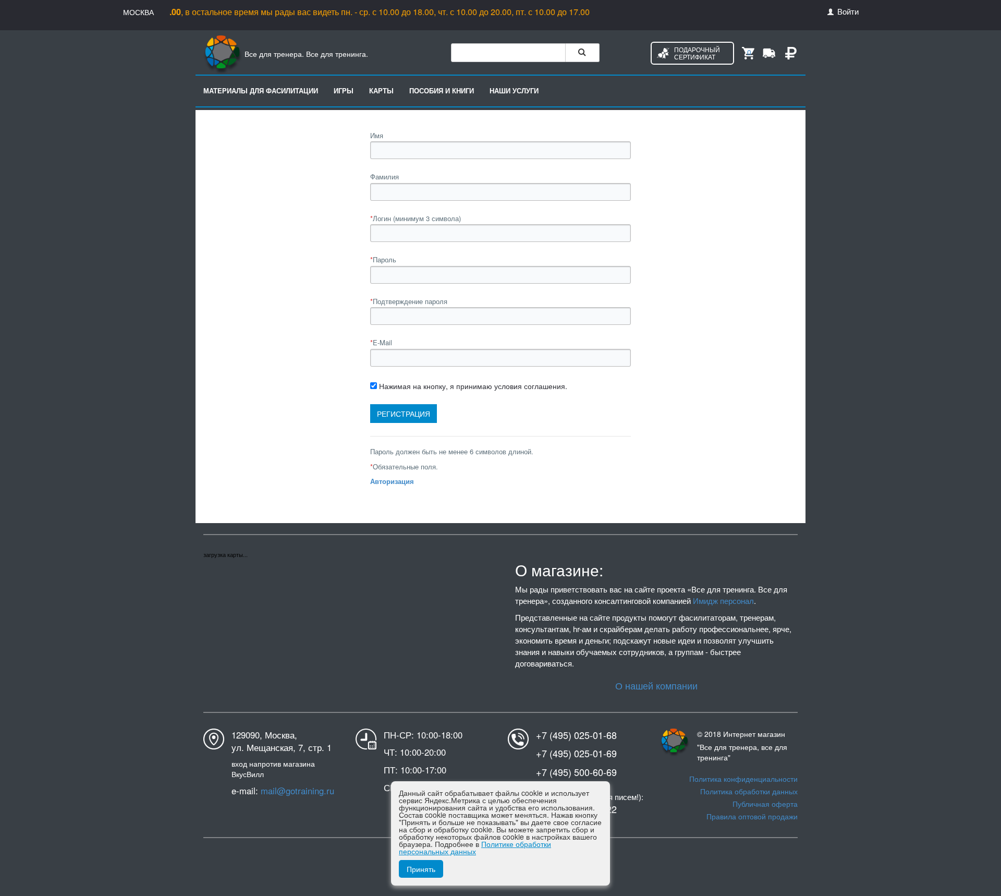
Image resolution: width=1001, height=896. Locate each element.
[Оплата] (791, 52)
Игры (343, 90)
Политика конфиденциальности (743, 778)
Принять (421, 869)
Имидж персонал (723, 600)
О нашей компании (656, 685)
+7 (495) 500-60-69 (576, 772)
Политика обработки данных (749, 791)
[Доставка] (769, 52)
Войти (847, 11)
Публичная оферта (765, 803)
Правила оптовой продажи (752, 816)
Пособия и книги (441, 90)
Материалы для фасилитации (260, 90)
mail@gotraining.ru (297, 790)
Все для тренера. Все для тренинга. (305, 54)
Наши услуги (514, 90)
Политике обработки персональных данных (475, 847)
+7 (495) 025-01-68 (576, 735)
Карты (381, 90)
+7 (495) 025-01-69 (576, 753)
